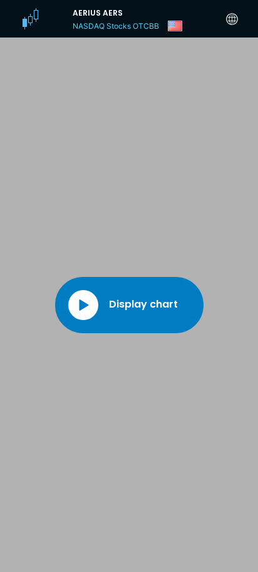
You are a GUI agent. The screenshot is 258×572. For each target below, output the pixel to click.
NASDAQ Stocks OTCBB (116, 26)
